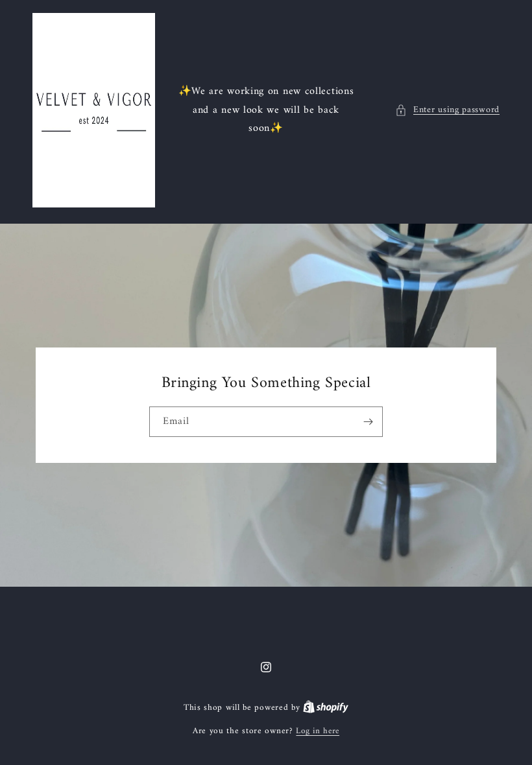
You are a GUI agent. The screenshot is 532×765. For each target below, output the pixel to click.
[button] (447, 110)
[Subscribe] (368, 421)
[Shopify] (325, 707)
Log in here (317, 731)
